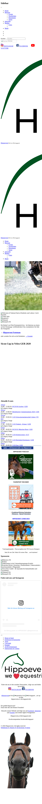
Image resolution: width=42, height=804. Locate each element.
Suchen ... (4, 38)
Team (6, 641)
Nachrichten (12, 16)
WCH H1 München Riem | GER (22, 429)
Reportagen (12, 18)
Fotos (10, 25)
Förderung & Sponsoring (12, 640)
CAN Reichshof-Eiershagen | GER (23, 440)
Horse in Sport (9, 638)
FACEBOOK (23, 46)
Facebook (31, 711)
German (9, 41)
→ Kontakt (29, 336)
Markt (6, 28)
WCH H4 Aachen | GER (20, 406)
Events (11, 14)
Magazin (7, 12)
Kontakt (7, 645)
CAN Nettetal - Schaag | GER (21, 424)
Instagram (38, 711)
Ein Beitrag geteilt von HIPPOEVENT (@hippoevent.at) (21, 630)
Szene (10, 19)
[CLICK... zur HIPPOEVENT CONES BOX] (21, 545)
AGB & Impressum (11, 647)
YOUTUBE (4, 48)
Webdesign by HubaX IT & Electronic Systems (15, 728)
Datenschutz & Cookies (12, 648)
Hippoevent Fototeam (12, 332)
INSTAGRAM (8, 46)
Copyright (8, 643)
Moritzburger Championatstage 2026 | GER (25, 412)
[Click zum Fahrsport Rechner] (21, 509)
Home (6, 11)
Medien (7, 23)
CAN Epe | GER (17, 445)
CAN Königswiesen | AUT (20, 435)
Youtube (12, 712)
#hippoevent (5, 695)
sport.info (8, 21)
